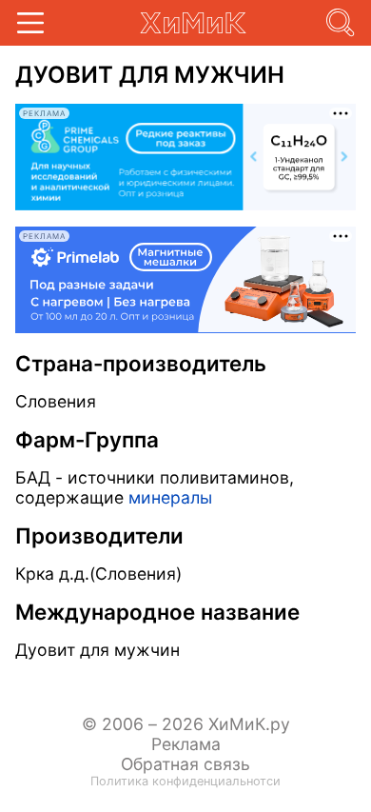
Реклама (186, 744)
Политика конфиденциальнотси (185, 781)
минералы (170, 497)
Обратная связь (185, 764)
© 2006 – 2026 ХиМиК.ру (186, 724)
